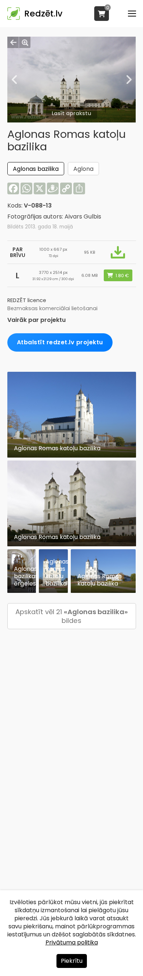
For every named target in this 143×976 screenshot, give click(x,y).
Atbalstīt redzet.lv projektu (60, 342)
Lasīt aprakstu (71, 113)
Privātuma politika (71, 942)
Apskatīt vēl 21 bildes (71, 616)
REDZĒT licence (26, 300)
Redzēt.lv (43, 13)
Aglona (83, 169)
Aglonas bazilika (36, 169)
